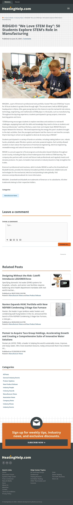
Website (7, 2)
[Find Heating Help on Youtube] (7, 462)
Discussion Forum (8, 474)
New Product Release (33, 295)
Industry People (8, 387)
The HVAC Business (58, 477)
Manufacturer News (16, 295)
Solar (54, 472)
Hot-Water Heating (37, 479)
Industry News (19, 18)
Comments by (63, 254)
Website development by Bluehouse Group (30, 502)
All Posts (6, 374)
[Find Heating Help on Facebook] (3, 462)
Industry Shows (8, 404)
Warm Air (55, 479)
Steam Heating (57, 474)
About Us (5, 485)
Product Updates (8, 381)
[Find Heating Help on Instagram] (10, 462)
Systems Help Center (9, 477)
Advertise (5, 487)
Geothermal (34, 474)
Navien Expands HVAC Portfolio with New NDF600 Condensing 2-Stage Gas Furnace (25, 306)
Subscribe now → (36, 442)
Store (4, 483)
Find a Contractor (8, 479)
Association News (9, 397)
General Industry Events (11, 378)
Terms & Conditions (8, 491)
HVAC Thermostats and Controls (38, 482)
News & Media (9, 18)
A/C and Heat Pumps (37, 472)
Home (4, 472)
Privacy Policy (6, 494)
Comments (27, 39)
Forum (17, 2)
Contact (4, 489)
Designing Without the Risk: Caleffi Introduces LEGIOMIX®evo (21, 277)
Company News (8, 400)
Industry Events (8, 407)
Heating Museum (36, 477)
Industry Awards (8, 391)
